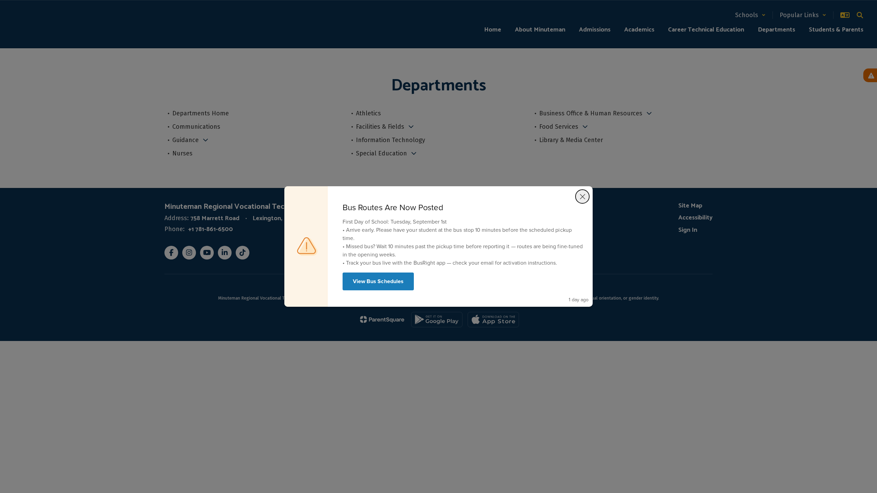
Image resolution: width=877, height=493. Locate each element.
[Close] (582, 196)
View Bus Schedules (378, 281)
